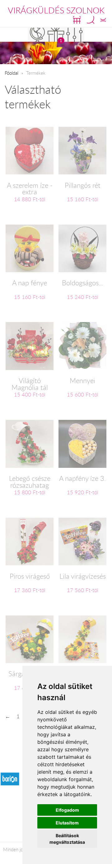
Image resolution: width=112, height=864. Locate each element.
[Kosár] (77, 20)
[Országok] (37, 35)
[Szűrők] (74, 35)
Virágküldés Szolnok (56, 10)
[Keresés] (90, 20)
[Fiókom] (103, 20)
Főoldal (11, 73)
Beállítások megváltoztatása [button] (67, 839)
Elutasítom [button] (67, 822)
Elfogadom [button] (67, 810)
